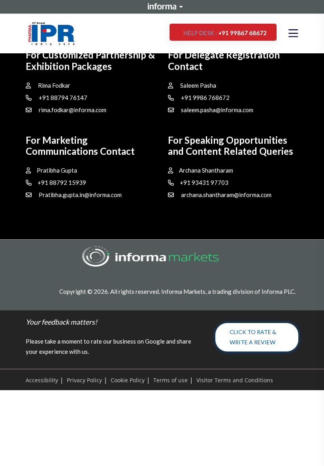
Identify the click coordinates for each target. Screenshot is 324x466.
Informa (162, 6)
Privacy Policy (84, 380)
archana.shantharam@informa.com (226, 194)
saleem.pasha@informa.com (217, 109)
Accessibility (42, 380)
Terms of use (170, 380)
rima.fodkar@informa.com (72, 109)
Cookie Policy (128, 380)
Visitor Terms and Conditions (234, 380)
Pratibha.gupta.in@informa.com (80, 194)
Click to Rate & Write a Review (253, 337)
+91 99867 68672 (225, 32)
